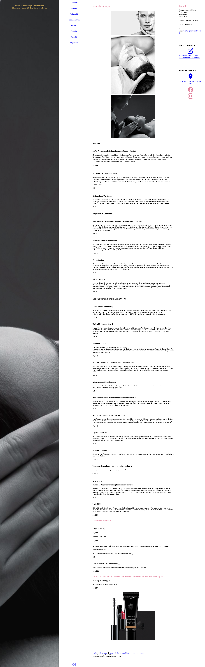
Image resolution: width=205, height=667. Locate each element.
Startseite (74, 3)
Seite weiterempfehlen (139, 653)
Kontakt (74, 37)
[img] (29, 333)
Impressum (74, 43)
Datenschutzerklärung (122, 653)
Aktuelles (74, 25)
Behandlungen (74, 20)
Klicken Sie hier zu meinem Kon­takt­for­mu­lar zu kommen (189, 56)
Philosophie (74, 14)
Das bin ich (74, 8)
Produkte (74, 31)
